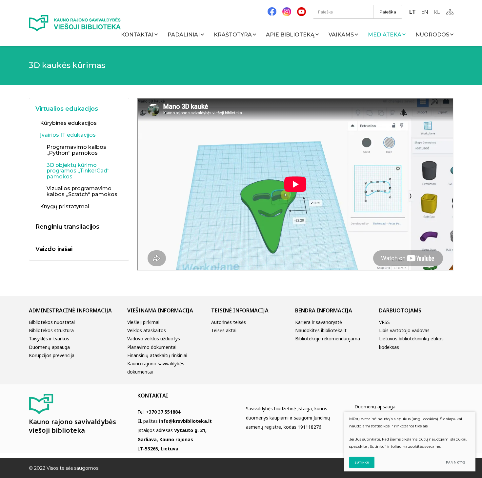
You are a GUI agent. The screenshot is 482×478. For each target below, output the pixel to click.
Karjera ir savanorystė (318, 322)
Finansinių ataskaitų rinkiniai (157, 355)
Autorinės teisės (228, 322)
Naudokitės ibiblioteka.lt (321, 330)
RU (436, 11)
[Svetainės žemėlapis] (449, 11)
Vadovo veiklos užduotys (153, 338)
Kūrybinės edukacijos (68, 123)
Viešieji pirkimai (143, 322)
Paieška (387, 11)
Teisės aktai (223, 330)
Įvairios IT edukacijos (68, 135)
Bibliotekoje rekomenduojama (327, 338)
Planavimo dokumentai (151, 347)
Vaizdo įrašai (53, 249)
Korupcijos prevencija (51, 355)
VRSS (384, 322)
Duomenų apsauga (49, 347)
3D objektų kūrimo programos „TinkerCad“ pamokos (78, 171)
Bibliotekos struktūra (51, 330)
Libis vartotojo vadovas (404, 330)
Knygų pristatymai (64, 207)
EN (424, 11)
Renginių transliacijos (67, 226)
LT (412, 11)
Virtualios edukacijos (66, 108)
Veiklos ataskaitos (146, 330)
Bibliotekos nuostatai (52, 322)
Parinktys (455, 462)
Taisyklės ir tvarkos (49, 338)
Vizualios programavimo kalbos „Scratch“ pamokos (82, 191)
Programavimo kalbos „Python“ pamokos (76, 150)
